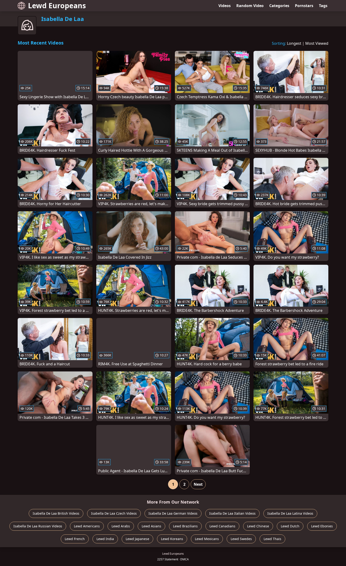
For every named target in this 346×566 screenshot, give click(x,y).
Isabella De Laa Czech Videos (114, 513)
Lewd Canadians (222, 526)
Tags (323, 5)
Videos (224, 5)
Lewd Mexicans (207, 539)
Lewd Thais (272, 539)
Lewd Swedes (241, 539)
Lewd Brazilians (185, 526)
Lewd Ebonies (322, 526)
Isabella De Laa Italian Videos (232, 513)
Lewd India (105, 539)
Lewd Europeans (57, 5)
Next (198, 484)
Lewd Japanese (137, 539)
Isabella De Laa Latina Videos (290, 513)
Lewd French (75, 539)
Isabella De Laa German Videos (173, 513)
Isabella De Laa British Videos (56, 513)
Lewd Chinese (258, 526)
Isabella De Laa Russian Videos (37, 526)
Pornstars (304, 5)
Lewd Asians (151, 526)
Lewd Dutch (290, 526)
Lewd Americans (87, 526)
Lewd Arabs (121, 526)
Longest (294, 43)
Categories (279, 5)
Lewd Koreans (172, 539)
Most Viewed (316, 43)
